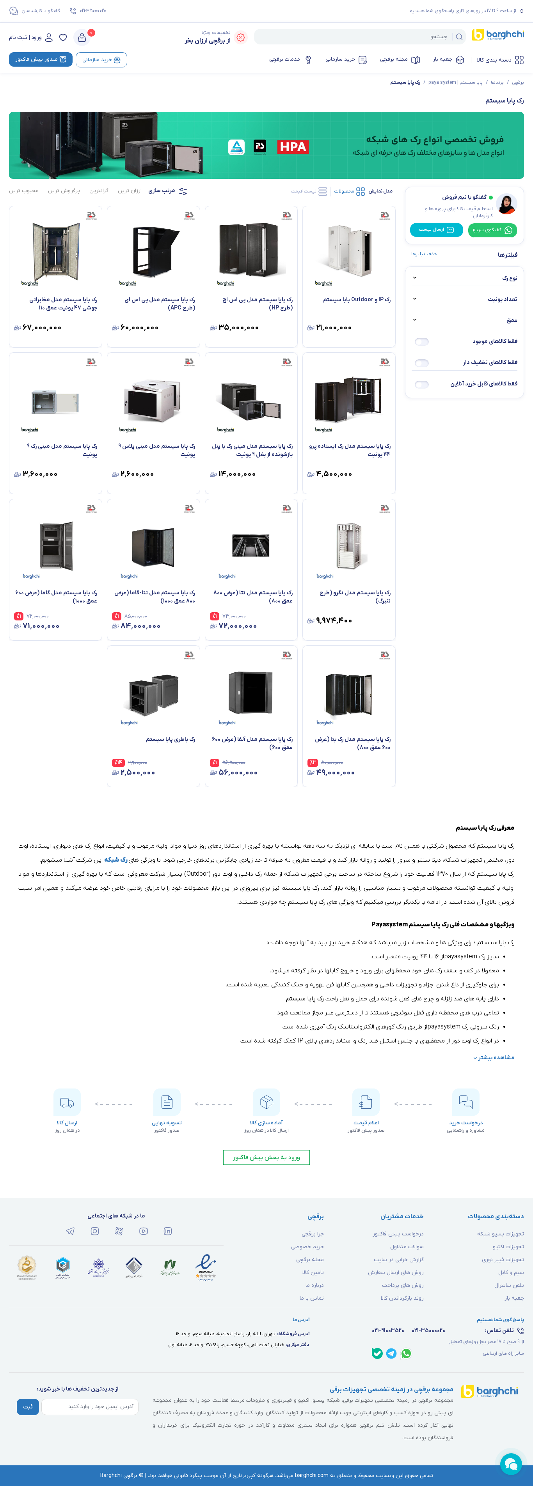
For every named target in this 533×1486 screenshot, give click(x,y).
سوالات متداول (407, 1247)
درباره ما (315, 1285)
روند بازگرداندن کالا (402, 1298)
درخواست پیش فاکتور (398, 1234)
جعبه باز (442, 59)
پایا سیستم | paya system (455, 83)
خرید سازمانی (340, 59)
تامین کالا (313, 1272)
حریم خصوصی (307, 1247)
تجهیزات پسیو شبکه (500, 1234)
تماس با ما (312, 1298)
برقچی (518, 83)
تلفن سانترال (509, 1285)
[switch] (422, 342)
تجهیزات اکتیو (508, 1247)
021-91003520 (388, 1330)
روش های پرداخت (403, 1285)
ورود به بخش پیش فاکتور (266, 1157)
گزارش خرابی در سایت (399, 1259)
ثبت (28, 1407)
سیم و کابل (511, 1272)
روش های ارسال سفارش (396, 1272)
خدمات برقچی (284, 59)
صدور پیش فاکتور (36, 59)
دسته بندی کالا (494, 60)
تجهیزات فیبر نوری (503, 1259)
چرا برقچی (313, 1234)
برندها (497, 83)
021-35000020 (93, 11)
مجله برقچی (394, 59)
